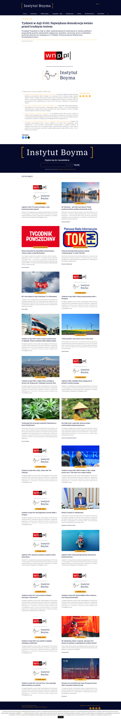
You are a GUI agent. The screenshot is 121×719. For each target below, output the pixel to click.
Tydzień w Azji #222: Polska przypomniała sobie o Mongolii (79, 297)
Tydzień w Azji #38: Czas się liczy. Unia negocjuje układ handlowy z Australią (39, 684)
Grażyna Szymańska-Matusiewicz (69, 437)
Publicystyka (45, 13)
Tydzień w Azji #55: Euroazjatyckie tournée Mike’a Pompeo (39, 514)
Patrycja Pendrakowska (67, 264)
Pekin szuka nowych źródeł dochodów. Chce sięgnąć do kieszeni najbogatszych (47, 121)
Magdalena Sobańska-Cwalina (68, 525)
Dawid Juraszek (65, 351)
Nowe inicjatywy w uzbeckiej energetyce (37, 113)
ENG (98, 4)
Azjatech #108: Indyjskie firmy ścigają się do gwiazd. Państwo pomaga (77, 382)
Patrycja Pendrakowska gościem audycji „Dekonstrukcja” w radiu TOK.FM (75, 252)
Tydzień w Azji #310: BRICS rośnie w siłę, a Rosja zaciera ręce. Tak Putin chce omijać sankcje (78, 471)
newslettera (60, 169)
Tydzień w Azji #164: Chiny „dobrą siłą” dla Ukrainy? (36, 471)
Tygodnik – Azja (57, 13)
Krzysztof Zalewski (66, 221)
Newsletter (101, 13)
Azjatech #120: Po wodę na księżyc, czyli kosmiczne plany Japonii (36, 208)
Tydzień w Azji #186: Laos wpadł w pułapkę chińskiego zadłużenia (37, 642)
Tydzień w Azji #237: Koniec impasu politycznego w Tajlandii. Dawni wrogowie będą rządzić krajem (39, 340)
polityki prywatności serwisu (69, 169)
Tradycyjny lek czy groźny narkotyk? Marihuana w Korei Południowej (39, 424)
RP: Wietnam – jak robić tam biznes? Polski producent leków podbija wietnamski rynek (77, 208)
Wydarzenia (70, 13)
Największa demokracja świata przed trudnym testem (40, 94)
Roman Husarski (25, 267)
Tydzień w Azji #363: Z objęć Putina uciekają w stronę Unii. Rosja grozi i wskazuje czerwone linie (39, 382)
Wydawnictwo (89, 13)
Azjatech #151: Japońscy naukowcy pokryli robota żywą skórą (39, 556)
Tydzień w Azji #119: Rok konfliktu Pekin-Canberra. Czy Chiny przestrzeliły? (79, 596)
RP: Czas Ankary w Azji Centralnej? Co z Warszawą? (39, 296)
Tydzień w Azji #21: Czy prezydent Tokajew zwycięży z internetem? (36, 596)
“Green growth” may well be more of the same (77, 339)
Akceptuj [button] (61, 717)
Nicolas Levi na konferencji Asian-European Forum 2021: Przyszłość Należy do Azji (79, 684)
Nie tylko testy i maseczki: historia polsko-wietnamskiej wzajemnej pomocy (76, 424)
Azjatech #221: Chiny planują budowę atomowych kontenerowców (79, 556)
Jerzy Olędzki (25, 309)
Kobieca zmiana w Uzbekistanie (72, 512)
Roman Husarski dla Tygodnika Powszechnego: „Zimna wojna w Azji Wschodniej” (38, 252)
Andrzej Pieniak (65, 652)
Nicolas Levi (64, 696)
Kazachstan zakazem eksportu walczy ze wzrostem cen (41, 105)
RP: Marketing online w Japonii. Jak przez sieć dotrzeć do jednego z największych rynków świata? (79, 642)
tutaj (22, 713)
